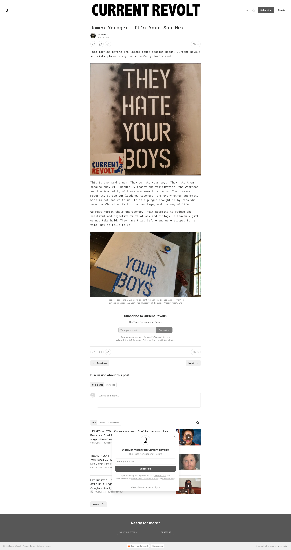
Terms (32, 546)
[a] (189, 437)
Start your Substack (139, 546)
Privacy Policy (168, 478)
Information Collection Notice (144, 478)
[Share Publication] (254, 10)
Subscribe (266, 9)
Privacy (26, 546)
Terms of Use (160, 475)
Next (191, 363)
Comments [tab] (97, 384)
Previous (102, 363)
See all (96, 504)
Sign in (282, 9)
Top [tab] (94, 422)
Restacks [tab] (110, 384)
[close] (174, 436)
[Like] (93, 44)
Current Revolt (111, 443)
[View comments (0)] (101, 44)
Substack (260, 546)
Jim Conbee (103, 34)
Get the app (157, 546)
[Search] (247, 10)
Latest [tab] (102, 422)
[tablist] (103, 385)
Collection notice (44, 546)
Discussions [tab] (113, 422)
